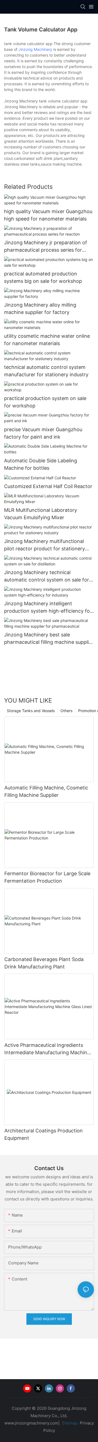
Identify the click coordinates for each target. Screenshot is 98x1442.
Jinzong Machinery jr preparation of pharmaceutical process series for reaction (45, 247)
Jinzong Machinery (35, 49)
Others (66, 710)
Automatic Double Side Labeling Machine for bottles (40, 464)
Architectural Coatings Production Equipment (43, 1134)
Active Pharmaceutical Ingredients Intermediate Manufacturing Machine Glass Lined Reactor (47, 1049)
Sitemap (69, 1423)
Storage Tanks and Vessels (31, 710)
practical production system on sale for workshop (45, 402)
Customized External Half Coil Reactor (48, 486)
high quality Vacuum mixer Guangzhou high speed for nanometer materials (48, 215)
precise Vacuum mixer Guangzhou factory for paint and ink (43, 433)
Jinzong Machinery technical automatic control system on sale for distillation (46, 576)
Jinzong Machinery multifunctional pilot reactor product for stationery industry (44, 545)
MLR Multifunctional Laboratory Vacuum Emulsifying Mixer (40, 513)
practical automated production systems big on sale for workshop (43, 277)
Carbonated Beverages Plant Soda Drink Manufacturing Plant (44, 963)
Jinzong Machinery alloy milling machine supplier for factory (40, 308)
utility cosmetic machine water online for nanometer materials (47, 339)
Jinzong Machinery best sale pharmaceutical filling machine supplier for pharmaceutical (48, 639)
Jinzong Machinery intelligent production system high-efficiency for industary (48, 608)
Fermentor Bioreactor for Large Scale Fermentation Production (47, 877)
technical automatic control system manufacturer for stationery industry (46, 370)
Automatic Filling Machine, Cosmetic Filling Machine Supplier (46, 791)
